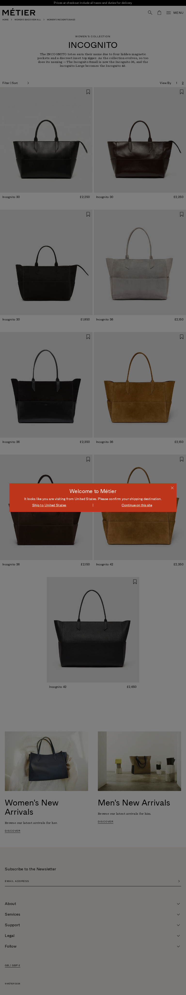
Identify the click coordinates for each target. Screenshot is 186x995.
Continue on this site (137, 505)
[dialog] (93, 497)
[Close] (172, 487)
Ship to (49, 505)
